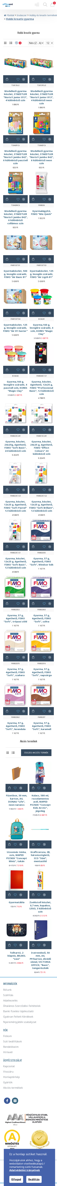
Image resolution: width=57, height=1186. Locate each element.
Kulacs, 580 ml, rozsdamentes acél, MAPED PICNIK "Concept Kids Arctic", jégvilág (40, 803)
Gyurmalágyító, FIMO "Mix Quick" (41, 213)
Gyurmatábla (16, 902)
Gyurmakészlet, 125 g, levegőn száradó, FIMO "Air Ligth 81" (41, 274)
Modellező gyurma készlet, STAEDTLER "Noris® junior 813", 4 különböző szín (15, 96)
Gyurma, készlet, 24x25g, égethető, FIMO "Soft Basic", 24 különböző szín (15, 446)
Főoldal (10, 15)
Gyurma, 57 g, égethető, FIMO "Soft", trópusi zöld (15, 618)
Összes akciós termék (36, 752)
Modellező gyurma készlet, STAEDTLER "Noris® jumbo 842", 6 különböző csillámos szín (15, 217)
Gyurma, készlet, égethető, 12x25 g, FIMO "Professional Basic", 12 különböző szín (41, 387)
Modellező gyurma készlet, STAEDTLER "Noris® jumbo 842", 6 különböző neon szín (41, 157)
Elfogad (16, 1179)
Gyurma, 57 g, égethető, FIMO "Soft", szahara (15, 672)
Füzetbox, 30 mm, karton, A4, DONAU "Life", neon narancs (16, 800)
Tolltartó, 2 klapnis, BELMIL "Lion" (16, 955)
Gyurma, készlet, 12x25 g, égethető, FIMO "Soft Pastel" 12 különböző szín (15, 506)
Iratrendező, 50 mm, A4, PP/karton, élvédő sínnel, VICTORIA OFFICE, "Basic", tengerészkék (40, 960)
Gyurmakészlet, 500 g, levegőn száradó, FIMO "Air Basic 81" (15, 274)
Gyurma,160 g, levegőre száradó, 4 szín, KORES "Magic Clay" (41, 329)
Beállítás (34, 1179)
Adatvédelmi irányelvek (24, 1170)
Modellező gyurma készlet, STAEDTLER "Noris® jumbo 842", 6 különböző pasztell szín (15, 157)
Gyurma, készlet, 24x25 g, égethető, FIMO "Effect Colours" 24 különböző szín (41, 447)
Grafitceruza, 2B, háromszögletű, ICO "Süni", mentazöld (40, 857)
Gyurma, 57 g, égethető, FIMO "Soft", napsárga (42, 672)
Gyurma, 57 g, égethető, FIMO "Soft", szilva (41, 618)
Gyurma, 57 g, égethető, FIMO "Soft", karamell (41, 726)
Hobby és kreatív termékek (43, 15)
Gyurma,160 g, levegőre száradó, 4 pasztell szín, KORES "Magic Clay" (15, 386)
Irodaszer (22, 15)
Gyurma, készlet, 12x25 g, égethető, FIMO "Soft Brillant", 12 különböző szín (41, 506)
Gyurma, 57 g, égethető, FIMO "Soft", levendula (15, 726)
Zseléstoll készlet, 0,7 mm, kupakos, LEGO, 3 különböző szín (40, 907)
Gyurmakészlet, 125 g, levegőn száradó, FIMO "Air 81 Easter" (15, 327)
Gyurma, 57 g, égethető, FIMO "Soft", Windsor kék (41, 561)
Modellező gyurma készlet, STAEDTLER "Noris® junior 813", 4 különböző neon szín (41, 97)
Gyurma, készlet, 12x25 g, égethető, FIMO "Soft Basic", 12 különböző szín (15, 563)
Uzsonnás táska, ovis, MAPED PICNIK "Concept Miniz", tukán (16, 857)
